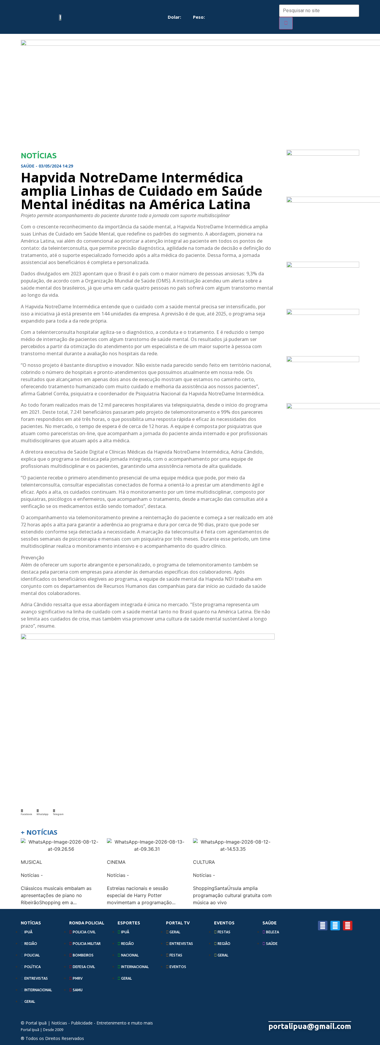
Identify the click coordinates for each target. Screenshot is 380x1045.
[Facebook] (322, 925)
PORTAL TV (178, 923)
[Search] (286, 23)
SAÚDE (269, 923)
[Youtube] (347, 925)
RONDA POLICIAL (86, 923)
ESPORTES (129, 923)
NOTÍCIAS (31, 923)
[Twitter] (335, 925)
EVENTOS (224, 923)
